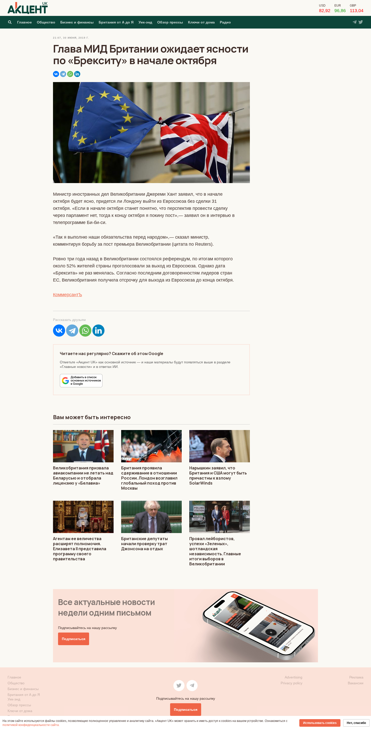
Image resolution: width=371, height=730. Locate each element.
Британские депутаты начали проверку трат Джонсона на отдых (144, 543)
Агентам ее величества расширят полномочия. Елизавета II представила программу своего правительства (79, 549)
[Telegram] (63, 74)
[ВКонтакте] (56, 74)
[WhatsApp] (70, 74)
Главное (24, 22)
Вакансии (355, 683)
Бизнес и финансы (77, 22)
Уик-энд (145, 22)
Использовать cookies (320, 723)
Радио (225, 22)
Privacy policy (291, 683)
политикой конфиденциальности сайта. (31, 725)
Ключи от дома (201, 22)
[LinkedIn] (77, 74)
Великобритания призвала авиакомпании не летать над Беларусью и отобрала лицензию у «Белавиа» (83, 475)
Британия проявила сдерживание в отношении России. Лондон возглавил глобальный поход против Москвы (149, 478)
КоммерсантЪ (67, 294)
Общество (46, 22)
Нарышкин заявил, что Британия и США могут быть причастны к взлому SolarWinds (218, 475)
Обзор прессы (170, 22)
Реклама (356, 677)
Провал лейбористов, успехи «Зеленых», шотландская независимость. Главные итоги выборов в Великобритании (215, 551)
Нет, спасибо (356, 723)
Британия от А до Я (116, 22)
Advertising (293, 677)
